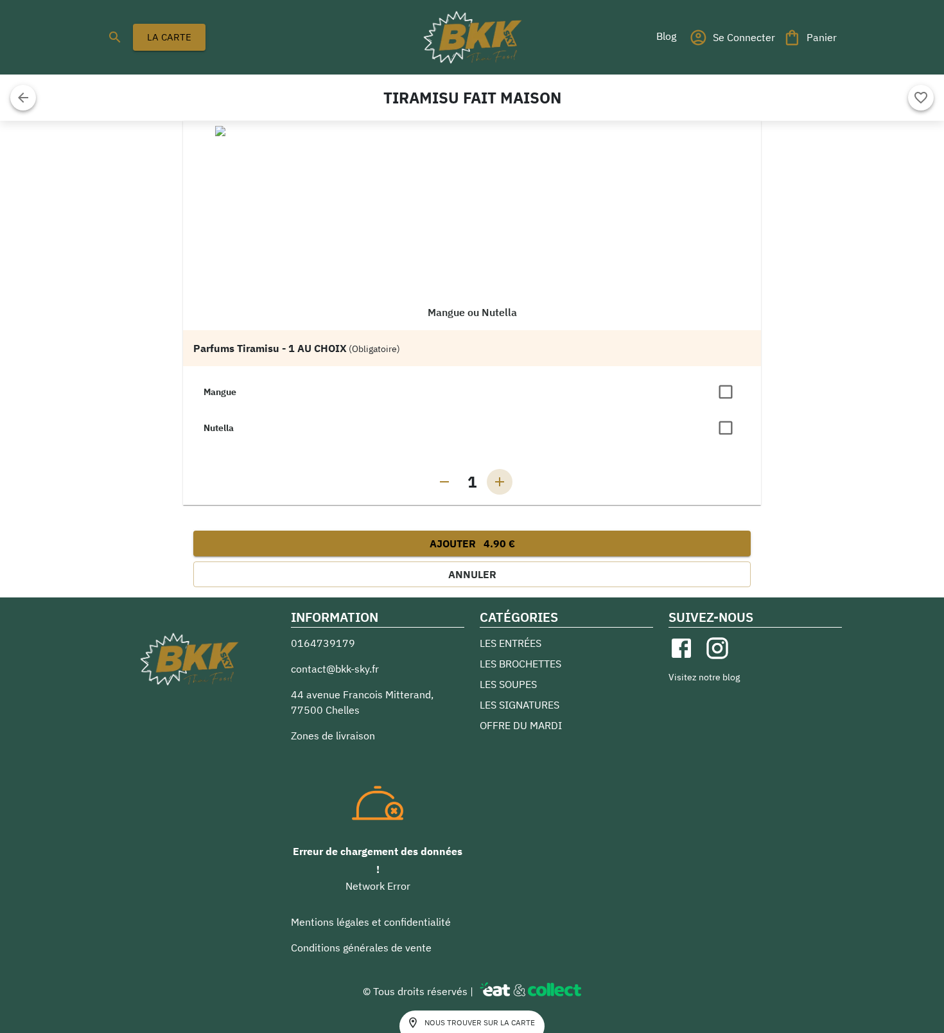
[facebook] (681, 648)
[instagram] (717, 648)
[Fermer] (23, 97)
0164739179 (323, 643)
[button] (665, 36)
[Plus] (499, 482)
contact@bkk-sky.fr (335, 668)
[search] (115, 37)
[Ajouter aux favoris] (921, 97)
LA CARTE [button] (169, 37)
